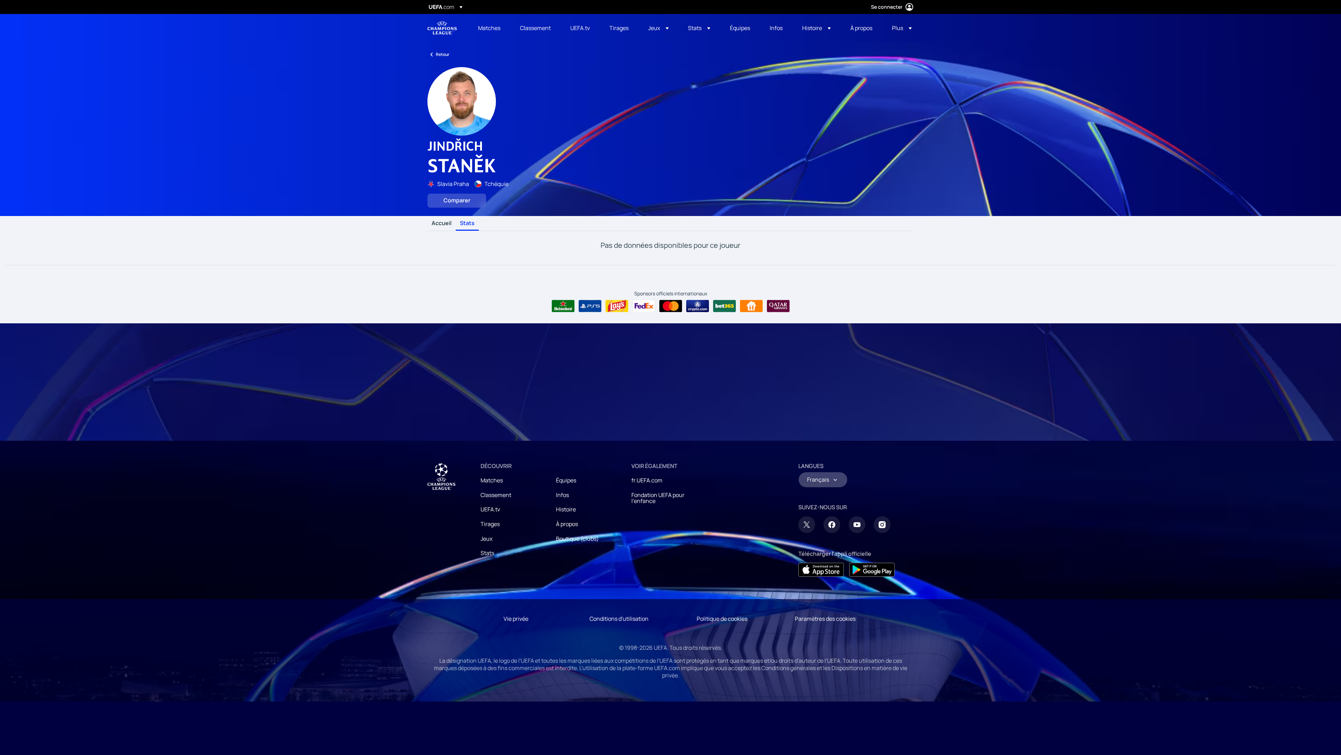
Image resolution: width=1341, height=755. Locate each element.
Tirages (490, 524)
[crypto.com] (697, 306)
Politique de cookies (722, 619)
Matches (492, 480)
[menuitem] (490, 28)
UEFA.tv (490, 509)
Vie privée (516, 619)
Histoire (566, 509)
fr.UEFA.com (646, 480)
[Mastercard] (670, 306)
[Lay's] (617, 306)
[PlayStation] (590, 306)
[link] (489, 28)
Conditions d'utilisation (618, 619)
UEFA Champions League (442, 28)
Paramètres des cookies (825, 619)
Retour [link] (442, 54)
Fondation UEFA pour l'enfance (657, 498)
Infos (562, 495)
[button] (658, 28)
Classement (496, 495)
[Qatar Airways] (778, 306)
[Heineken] (563, 306)
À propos (567, 524)
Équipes (566, 480)
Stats (467, 223)
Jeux (486, 538)
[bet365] (724, 306)
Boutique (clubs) (577, 538)
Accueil (442, 223)
